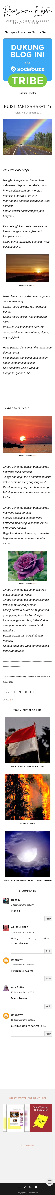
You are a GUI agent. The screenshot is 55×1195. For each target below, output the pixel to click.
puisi (12, 700)
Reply (48, 919)
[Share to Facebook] (14, 692)
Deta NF (16, 900)
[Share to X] (20, 692)
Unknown (17, 959)
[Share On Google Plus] (32, 692)
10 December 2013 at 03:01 (23, 992)
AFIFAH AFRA (19, 927)
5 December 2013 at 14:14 (22, 932)
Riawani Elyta (33, 1192)
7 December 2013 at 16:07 (22, 964)
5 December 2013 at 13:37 (22, 905)
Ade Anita (17, 987)
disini (34, 285)
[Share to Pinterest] (26, 692)
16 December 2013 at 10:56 (23, 1020)
